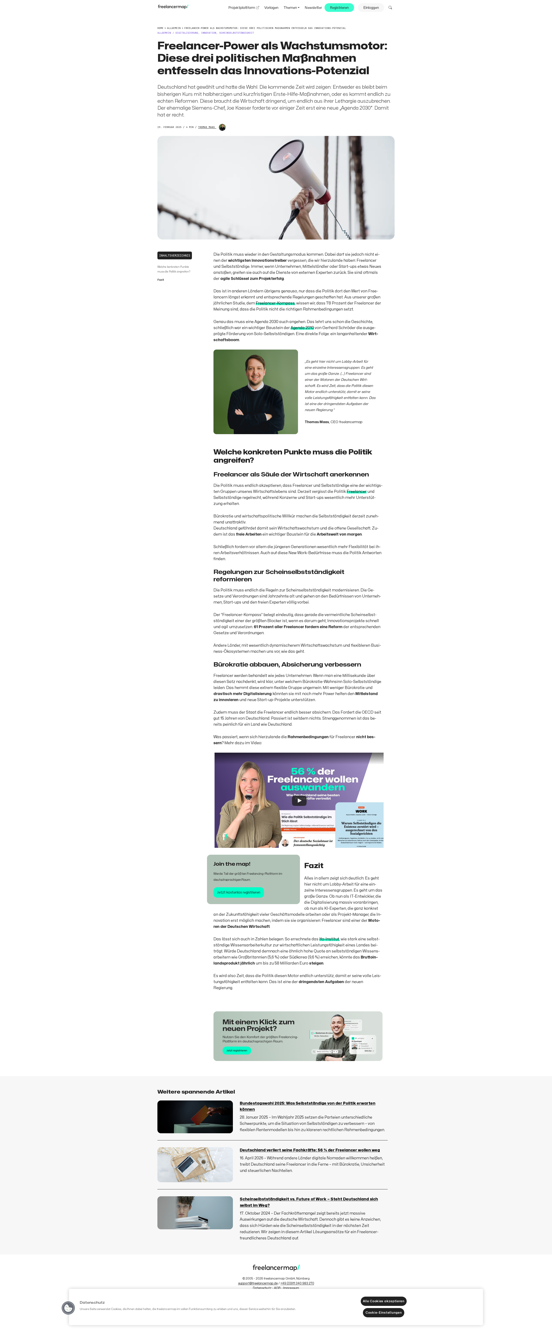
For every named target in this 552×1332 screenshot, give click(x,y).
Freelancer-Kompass (275, 303)
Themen (290, 7)
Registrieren (339, 7)
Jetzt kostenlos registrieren (238, 892)
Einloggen (371, 7)
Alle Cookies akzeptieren (384, 1301)
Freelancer (357, 491)
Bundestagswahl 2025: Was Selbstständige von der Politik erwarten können (307, 1106)
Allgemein (164, 32)
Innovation (208, 32)
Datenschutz (262, 1288)
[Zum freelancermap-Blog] (173, 8)
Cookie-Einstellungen (383, 1312)
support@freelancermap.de (258, 1283)
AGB (277, 1288)
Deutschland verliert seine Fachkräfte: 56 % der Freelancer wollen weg (310, 1150)
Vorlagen (271, 7)
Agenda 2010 (302, 328)
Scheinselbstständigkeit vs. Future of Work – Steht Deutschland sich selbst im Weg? (309, 1202)
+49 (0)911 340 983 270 (297, 1283)
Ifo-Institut (329, 939)
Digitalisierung (187, 32)
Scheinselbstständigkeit (236, 32)
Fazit (160, 280)
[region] (276, 1307)
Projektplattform (241, 7)
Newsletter (313, 7)
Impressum (291, 1288)
